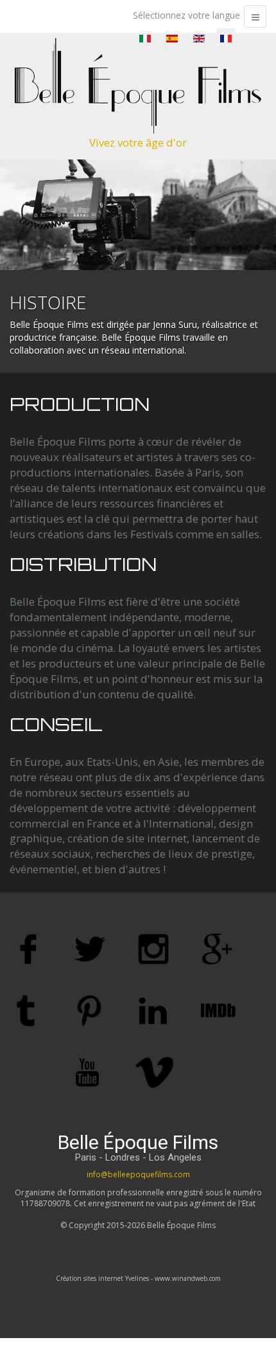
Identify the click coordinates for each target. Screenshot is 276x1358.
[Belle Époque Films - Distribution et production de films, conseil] (138, 86)
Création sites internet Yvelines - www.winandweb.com (138, 1278)
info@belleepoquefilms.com (138, 1174)
